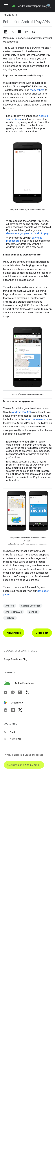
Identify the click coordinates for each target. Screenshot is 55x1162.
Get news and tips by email (23, 765)
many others (37, 89)
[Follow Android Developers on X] (29, 692)
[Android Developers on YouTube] (7, 692)
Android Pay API (21, 412)
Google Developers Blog (15, 659)
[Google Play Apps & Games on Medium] (14, 710)
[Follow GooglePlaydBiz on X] (22, 710)
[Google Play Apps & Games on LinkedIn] (7, 710)
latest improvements (37, 419)
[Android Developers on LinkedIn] (14, 692)
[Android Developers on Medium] (22, 692)
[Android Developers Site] (9, 683)
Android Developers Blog (32, 6)
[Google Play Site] (7, 702)
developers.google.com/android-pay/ (27, 233)
